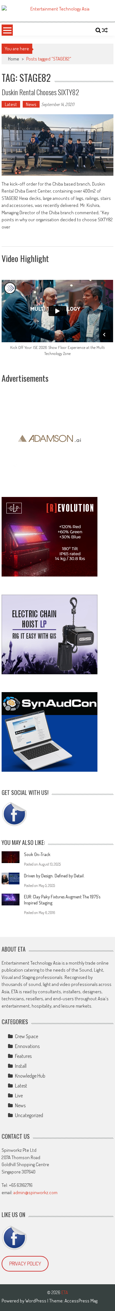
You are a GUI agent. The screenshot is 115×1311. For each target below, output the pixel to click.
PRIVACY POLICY (25, 1263)
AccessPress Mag (81, 1301)
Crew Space (26, 1036)
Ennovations (27, 1046)
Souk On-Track (37, 854)
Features (23, 1056)
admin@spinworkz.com (35, 1192)
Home (13, 59)
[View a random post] (105, 30)
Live (19, 1095)
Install (21, 1066)
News (31, 104)
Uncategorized (29, 1115)
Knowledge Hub (30, 1076)
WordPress (36, 1301)
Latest (11, 104)
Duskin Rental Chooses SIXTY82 (40, 92)
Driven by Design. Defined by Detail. (54, 875)
